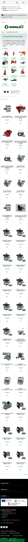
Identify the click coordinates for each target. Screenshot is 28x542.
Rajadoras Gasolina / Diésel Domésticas (5, 55)
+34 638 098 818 (18, 8)
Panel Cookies (13, 538)
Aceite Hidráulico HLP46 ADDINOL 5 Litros (7, 117)
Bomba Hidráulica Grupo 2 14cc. (7, 315)
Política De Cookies (5, 535)
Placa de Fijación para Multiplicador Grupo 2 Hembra (20, 142)
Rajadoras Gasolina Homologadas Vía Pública (5, 81)
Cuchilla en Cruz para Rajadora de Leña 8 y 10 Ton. (21, 117)
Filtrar (13, 540)
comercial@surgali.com (13, 10)
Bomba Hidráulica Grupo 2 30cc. (7, 241)
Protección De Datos (18, 535)
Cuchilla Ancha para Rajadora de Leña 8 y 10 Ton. (7, 141)
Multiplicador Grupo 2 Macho (7, 364)
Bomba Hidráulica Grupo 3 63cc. (21, 463)
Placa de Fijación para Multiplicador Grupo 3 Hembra (7, 167)
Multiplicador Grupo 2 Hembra (7, 414)
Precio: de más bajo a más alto (14, 92)
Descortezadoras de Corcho (22, 73)
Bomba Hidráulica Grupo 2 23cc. (7, 266)
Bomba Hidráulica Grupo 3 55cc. (21, 438)
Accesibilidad (4, 538)
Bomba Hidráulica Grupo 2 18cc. (7, 290)
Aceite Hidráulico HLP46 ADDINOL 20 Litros (7, 216)
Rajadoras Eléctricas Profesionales (13, 64)
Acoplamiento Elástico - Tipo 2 (7, 191)
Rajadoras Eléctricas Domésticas (13, 55)
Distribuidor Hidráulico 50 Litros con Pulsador (20, 340)
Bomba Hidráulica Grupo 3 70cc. (7, 463)
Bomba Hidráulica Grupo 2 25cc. (21, 241)
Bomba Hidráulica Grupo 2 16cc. (21, 290)
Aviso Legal (3, 533)
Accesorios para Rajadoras (5, 64)
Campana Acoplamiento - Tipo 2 (21, 389)
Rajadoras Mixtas (5, 73)
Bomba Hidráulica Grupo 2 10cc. (7, 340)
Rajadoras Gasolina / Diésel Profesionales (13, 73)
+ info (5, 48)
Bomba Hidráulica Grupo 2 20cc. (21, 266)
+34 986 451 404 (10, 8)
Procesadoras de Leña (22, 64)
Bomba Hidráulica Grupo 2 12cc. (21, 315)
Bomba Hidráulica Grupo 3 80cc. (7, 438)
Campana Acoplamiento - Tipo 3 (7, 389)
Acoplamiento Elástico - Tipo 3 (20, 166)
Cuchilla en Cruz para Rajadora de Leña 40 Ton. (21, 216)
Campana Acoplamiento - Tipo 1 (21, 364)
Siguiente (25, 474)
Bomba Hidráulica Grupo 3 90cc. (21, 414)
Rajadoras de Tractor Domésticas (13, 81)
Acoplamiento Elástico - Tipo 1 (20, 191)
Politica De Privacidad (14, 533)
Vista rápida (7, 108)
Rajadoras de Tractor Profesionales (22, 55)
